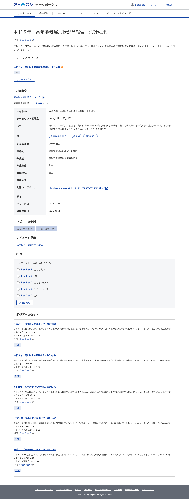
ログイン (152, 4)
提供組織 (43, 13)
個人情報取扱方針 (103, 489)
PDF (17, 345)
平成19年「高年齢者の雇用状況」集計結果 (35, 418)
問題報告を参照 (47, 228)
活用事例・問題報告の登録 (30, 245)
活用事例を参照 (24, 228)
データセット (24, 13)
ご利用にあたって (64, 489)
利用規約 (88, 489)
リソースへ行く (24, 79)
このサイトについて (44, 489)
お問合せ (118, 489)
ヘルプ (78, 489)
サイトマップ (148, 489)
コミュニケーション (88, 13)
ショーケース (63, 13)
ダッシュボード (132, 489)
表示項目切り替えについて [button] (27, 97)
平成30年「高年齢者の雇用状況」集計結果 (35, 324)
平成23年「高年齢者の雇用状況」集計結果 (35, 449)
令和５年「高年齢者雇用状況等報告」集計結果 (37, 67)
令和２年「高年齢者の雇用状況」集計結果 (35, 355)
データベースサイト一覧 (118, 13)
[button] (138, 5)
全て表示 (46, 103)
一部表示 (38, 103)
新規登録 (168, 4)
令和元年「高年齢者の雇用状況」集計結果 (35, 387)
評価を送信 (24, 302)
